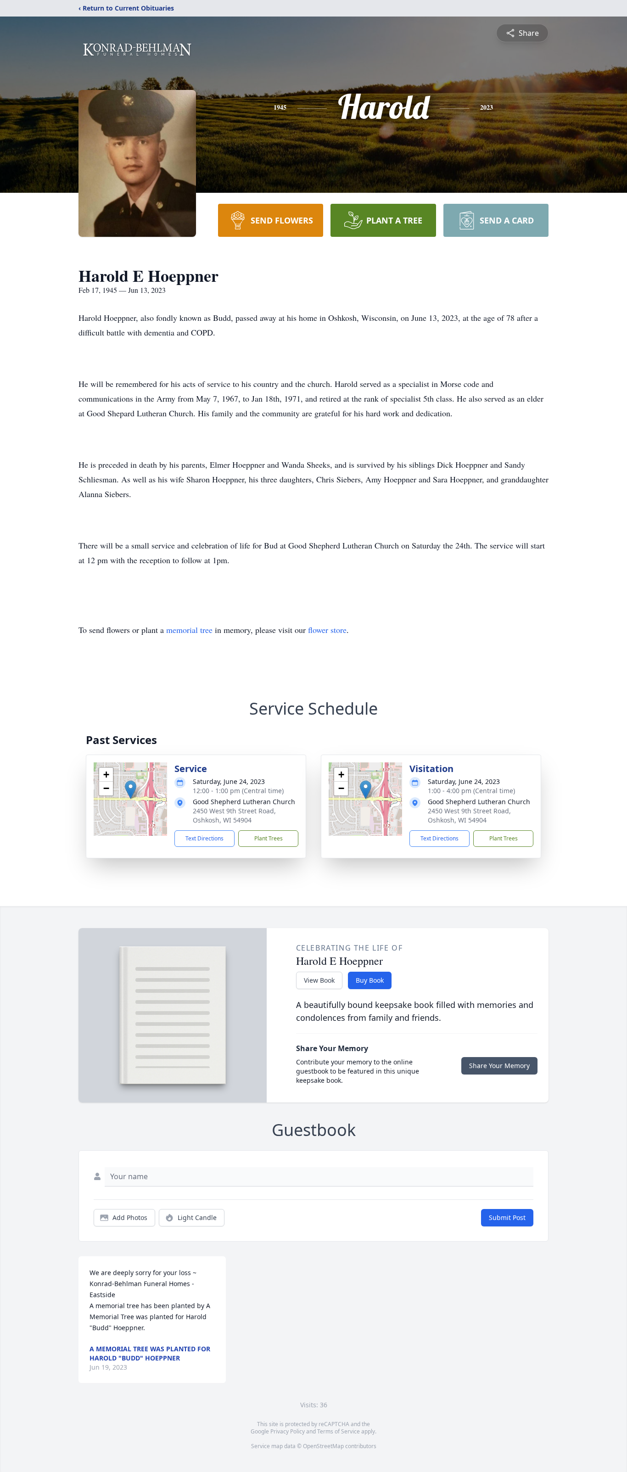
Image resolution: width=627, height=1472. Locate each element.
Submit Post (507, 1217)
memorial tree (189, 629)
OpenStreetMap (323, 1446)
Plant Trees (268, 838)
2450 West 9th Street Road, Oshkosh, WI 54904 (234, 815)
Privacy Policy (287, 1431)
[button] (130, 789)
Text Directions (204, 838)
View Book (319, 980)
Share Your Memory (499, 1065)
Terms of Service (338, 1431)
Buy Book (370, 980)
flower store (327, 629)
